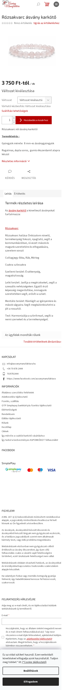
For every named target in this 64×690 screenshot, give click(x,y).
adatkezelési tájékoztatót (39, 639)
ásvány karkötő (17, 210)
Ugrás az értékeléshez (46, 23)
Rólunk (5, 423)
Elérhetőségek (9, 410)
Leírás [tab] (8, 194)
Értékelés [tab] (19, 194)
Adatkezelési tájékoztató (15, 397)
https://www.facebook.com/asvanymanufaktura (31, 378)
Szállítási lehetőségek (15, 111)
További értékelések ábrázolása (42, 342)
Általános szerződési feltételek (18, 392)
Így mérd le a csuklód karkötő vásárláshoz (23, 436)
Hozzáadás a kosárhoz (36, 120)
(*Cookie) (34, 662)
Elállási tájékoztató (11, 418)
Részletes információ (14, 161)
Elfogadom (31, 682)
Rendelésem (8, 414)
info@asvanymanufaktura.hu (21, 363)
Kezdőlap (6, 427)
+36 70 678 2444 (15, 368)
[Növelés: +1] (14, 118)
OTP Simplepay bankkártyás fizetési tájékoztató (27, 405)
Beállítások (31, 671)
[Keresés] (38, 4)
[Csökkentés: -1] (14, 122)
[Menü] (56, 4)
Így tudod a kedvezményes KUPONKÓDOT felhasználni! (30, 440)
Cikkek (5, 431)
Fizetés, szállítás (10, 401)
